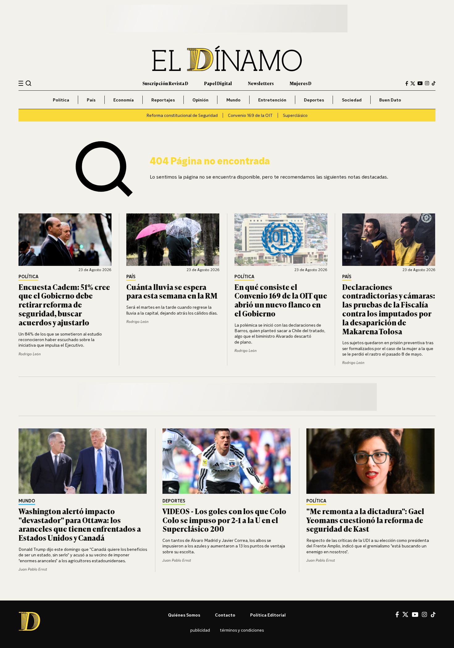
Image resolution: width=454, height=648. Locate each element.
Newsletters (261, 83)
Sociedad (352, 99)
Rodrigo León (30, 354)
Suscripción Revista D (165, 83)
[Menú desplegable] (21, 83)
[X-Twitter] (412, 83)
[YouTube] (420, 83)
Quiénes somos (184, 614)
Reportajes (163, 99)
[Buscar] (29, 83)
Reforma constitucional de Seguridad (182, 115)
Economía (123, 99)
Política (61, 99)
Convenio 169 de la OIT (250, 115)
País (91, 99)
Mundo (233, 99)
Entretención (272, 99)
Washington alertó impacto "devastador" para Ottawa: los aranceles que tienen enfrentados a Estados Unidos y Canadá (80, 524)
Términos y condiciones (242, 630)
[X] (405, 614)
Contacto (225, 614)
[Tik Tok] (433, 614)
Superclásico (295, 115)
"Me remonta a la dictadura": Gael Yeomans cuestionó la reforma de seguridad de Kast (365, 520)
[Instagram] (427, 83)
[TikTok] (433, 83)
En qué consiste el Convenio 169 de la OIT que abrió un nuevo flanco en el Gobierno (280, 300)
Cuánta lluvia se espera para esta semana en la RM (171, 291)
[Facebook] (407, 83)
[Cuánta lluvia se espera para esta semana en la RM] (173, 239)
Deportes (314, 99)
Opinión (200, 99)
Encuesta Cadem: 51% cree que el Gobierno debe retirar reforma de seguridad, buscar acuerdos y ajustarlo (64, 304)
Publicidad (200, 630)
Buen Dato (390, 99)
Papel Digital (218, 83)
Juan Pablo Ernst (33, 569)
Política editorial (268, 614)
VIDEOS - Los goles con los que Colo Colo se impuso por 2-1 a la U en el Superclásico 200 (224, 520)
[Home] (227, 58)
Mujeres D (300, 83)
